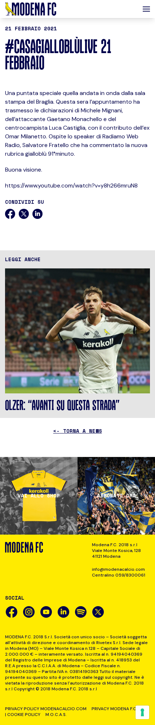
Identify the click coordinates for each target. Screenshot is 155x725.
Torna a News (77, 431)
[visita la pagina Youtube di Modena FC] (46, 612)
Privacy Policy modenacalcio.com (46, 709)
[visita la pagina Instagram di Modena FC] (29, 612)
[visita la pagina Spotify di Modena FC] (81, 612)
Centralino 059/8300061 (118, 575)
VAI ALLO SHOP (39, 495)
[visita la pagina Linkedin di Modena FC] (63, 612)
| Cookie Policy (22, 714)
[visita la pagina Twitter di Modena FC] (98, 612)
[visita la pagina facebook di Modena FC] (11, 612)
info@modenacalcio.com (118, 569)
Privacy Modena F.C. (114, 709)
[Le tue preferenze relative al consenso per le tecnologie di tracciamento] (142, 712)
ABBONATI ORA (116, 495)
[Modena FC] (30, 9)
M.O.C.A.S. (56, 714)
